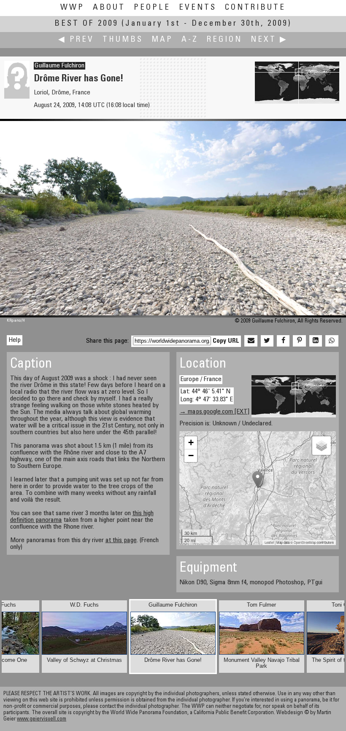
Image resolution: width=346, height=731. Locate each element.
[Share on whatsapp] (331, 341)
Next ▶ (269, 40)
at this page (121, 540)
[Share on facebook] (283, 341)
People (152, 8)
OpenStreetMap (305, 542)
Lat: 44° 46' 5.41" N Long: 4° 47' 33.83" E (206, 395)
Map (162, 40)
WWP (72, 8)
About (109, 8)
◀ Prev (76, 40)
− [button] (191, 455)
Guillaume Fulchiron (59, 65)
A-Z (189, 40)
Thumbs (123, 40)
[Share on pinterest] (299, 341)
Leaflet (269, 542)
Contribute (255, 8)
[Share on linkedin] (315, 341)
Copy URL (226, 341)
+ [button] (191, 442)
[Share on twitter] (267, 341)
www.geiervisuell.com (41, 719)
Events (197, 8)
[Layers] (321, 445)
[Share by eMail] (250, 341)
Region (224, 40)
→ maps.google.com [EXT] (214, 411)
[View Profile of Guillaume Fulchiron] (17, 97)
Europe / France (201, 379)
